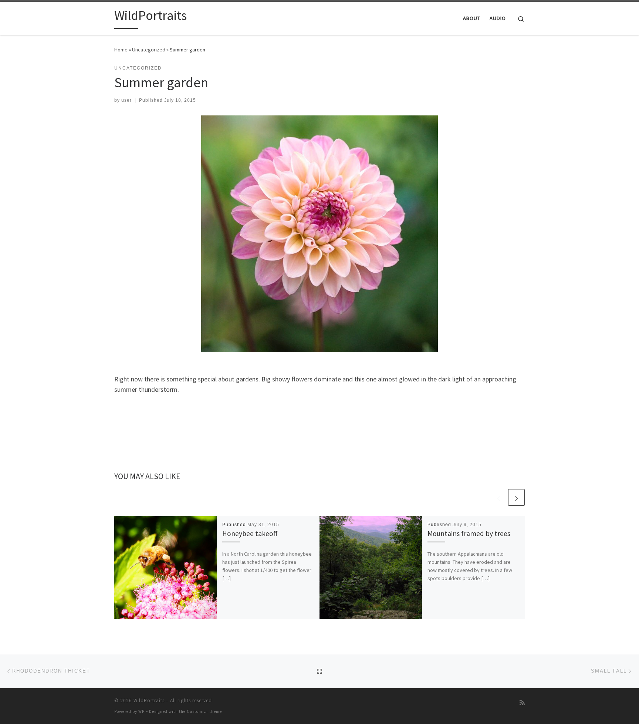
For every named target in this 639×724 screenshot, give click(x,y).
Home (121, 49)
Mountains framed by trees (468, 533)
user (126, 100)
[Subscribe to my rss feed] (522, 702)
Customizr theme (204, 711)
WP (141, 711)
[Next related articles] (516, 497)
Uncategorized (148, 49)
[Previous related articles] (498, 497)
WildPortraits (149, 700)
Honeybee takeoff (249, 533)
